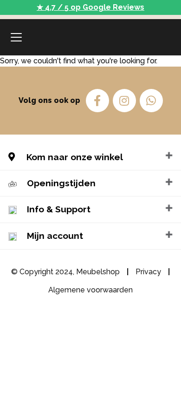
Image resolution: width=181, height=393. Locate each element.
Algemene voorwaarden (90, 289)
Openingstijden (61, 183)
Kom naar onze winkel (73, 157)
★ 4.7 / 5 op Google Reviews (90, 7)
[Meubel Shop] (90, 37)
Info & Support (58, 209)
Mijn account (55, 235)
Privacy (148, 271)
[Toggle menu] (16, 37)
